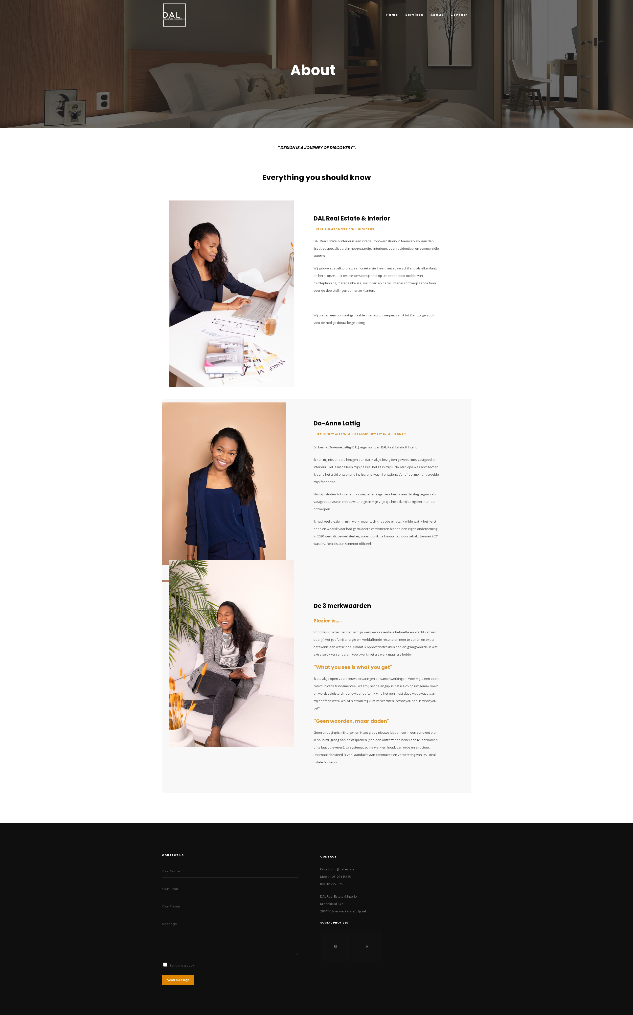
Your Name (171, 871)
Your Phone (171, 906)
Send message (178, 980)
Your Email (170, 888)
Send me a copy (181, 965)
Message (169, 924)
